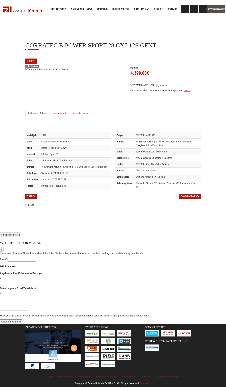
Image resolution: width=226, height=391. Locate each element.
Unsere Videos (120, 9)
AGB (50, 376)
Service (158, 9)
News (90, 9)
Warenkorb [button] (77, 9)
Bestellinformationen (106, 376)
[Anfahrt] (194, 9)
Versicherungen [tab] (81, 113)
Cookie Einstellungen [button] (167, 376)
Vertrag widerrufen (10, 234)
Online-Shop (58, 9)
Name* (3, 259)
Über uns (102, 9)
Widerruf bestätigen (11, 321)
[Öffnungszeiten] (203, 9)
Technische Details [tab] (37, 113)
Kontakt (172, 9)
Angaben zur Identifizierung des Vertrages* (21, 273)
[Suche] (185, 9)
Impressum (145, 383)
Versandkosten (83, 376)
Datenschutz (146, 376)
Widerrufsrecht (64, 376)
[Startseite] (23, 9)
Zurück (31, 61)
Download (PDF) (190, 196)
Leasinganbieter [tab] (60, 113)
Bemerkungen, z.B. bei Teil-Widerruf (18, 288)
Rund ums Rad (141, 9)
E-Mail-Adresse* (8, 266)
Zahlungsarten (128, 376)
